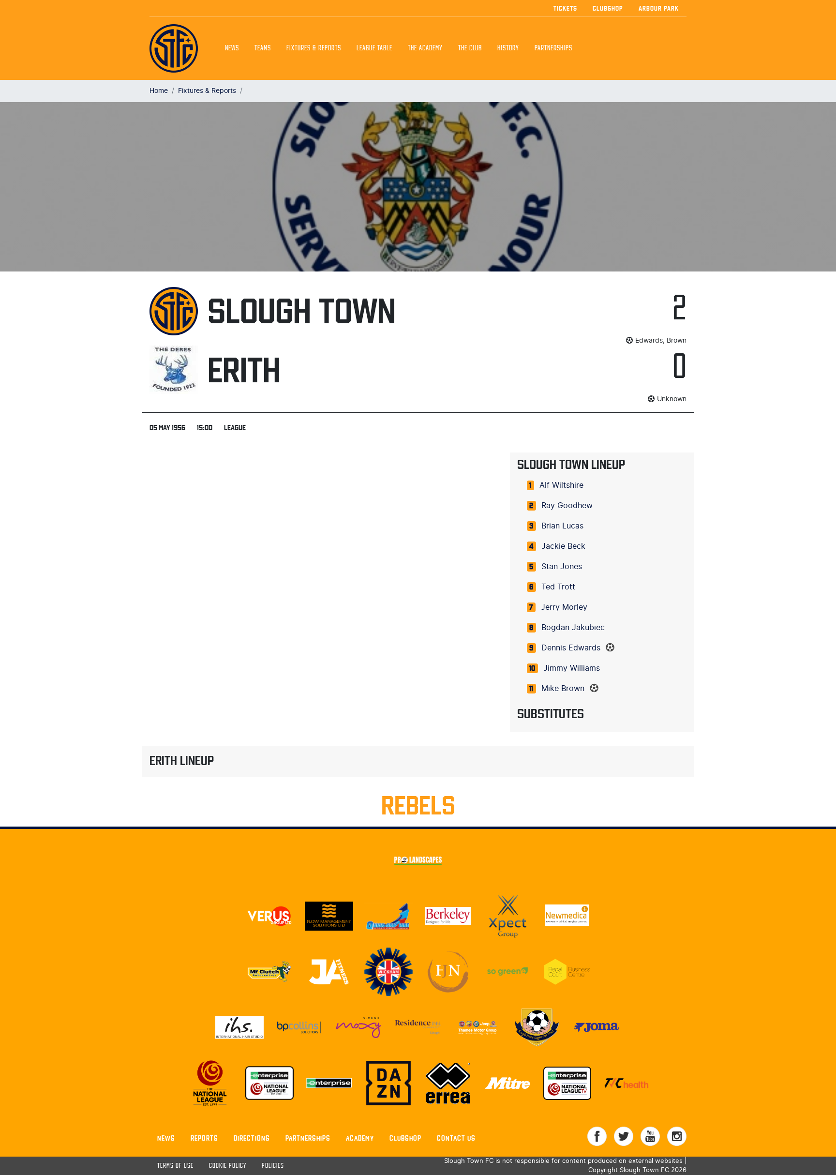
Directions (252, 1138)
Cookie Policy (227, 1166)
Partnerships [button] (553, 48)
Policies (273, 1166)
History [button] (508, 48)
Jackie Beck (563, 546)
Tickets (565, 8)
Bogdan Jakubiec (573, 628)
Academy (360, 1138)
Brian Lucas (562, 526)
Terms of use (175, 1166)
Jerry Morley (564, 607)
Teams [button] (262, 48)
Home (158, 90)
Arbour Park (659, 8)
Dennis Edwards (570, 648)
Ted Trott (558, 587)
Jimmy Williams (571, 668)
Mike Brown (562, 689)
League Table (374, 48)
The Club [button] (470, 48)
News (232, 48)
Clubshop (608, 8)
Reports (204, 1138)
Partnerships (307, 1138)
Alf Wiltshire (561, 485)
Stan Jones (561, 567)
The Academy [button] (425, 48)
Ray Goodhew (567, 506)
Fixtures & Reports (313, 48)
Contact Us (456, 1138)
